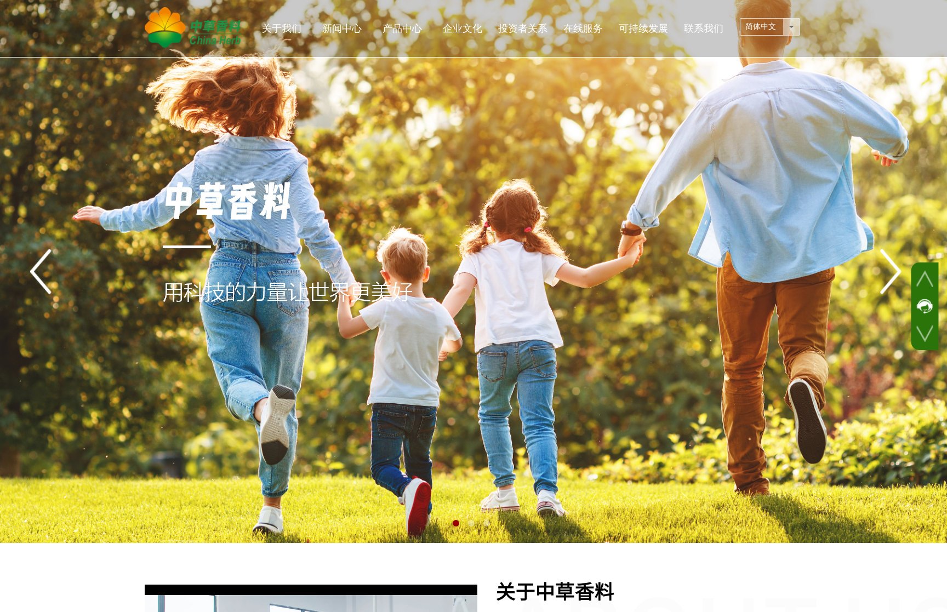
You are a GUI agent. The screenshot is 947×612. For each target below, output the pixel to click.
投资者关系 (522, 28)
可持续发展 (643, 28)
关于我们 (281, 28)
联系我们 (703, 28)
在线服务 (583, 28)
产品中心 (402, 28)
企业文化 (462, 28)
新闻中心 (342, 28)
